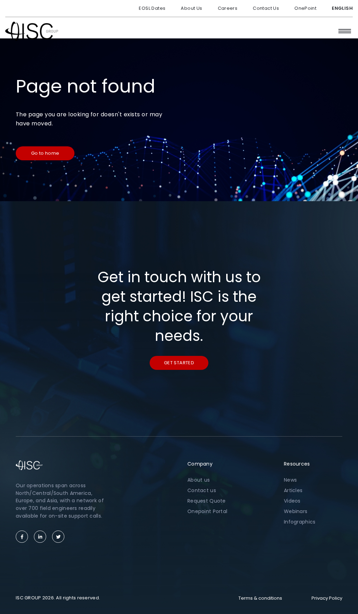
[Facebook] (22, 537)
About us (198, 479)
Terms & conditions (260, 598)
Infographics (299, 521)
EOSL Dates (152, 8)
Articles (293, 490)
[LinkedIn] (40, 537)
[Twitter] (58, 537)
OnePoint (305, 8)
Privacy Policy (327, 598)
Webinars (295, 511)
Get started (179, 362)
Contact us (201, 490)
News (290, 479)
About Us (191, 8)
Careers (228, 8)
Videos (292, 500)
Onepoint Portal (207, 511)
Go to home (45, 153)
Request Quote (206, 500)
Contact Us (266, 8)
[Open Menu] (345, 31)
